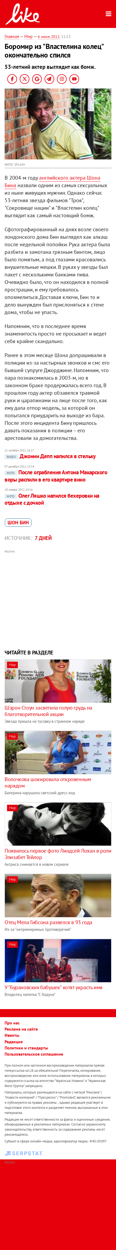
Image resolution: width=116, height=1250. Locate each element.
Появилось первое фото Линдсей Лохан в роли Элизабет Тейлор (58, 854)
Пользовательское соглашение (34, 1054)
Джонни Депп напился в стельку (51, 456)
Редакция (14, 1041)
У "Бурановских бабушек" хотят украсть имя (54, 987)
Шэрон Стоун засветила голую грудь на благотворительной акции (48, 711)
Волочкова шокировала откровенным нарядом (48, 782)
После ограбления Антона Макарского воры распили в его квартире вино (56, 476)
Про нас (12, 1022)
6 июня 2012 (49, 36)
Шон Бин (18, 522)
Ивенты (12, 1035)
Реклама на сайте (21, 1029)
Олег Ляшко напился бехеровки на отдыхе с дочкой (52, 499)
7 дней (43, 538)
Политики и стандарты (26, 1047)
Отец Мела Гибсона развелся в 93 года (48, 922)
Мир (28, 36)
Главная (12, 36)
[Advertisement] (58, 599)
